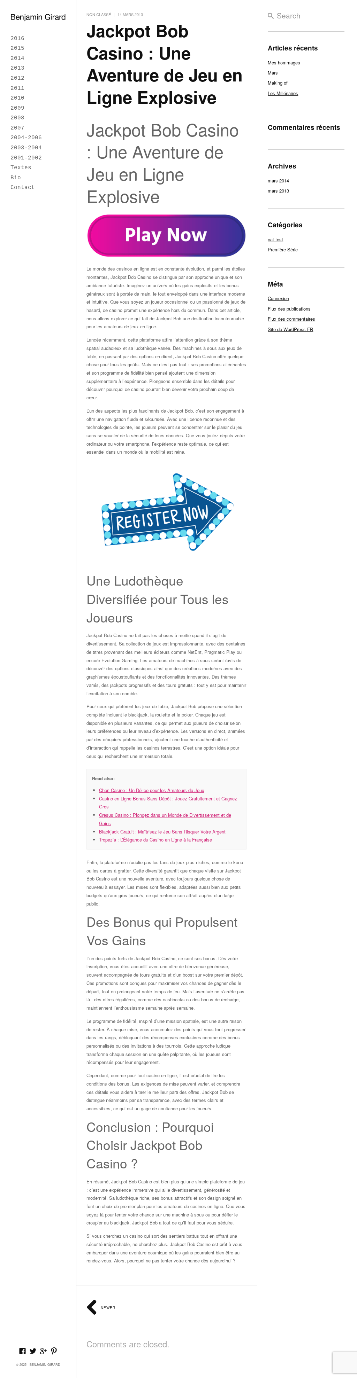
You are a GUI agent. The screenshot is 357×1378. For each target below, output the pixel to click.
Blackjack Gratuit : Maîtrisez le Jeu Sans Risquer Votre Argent (162, 831)
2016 (17, 39)
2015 (17, 48)
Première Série (283, 249)
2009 (17, 108)
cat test (275, 239)
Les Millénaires (283, 93)
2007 (17, 128)
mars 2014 (278, 180)
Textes (20, 168)
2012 (17, 78)
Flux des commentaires (291, 318)
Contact (22, 188)
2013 (17, 68)
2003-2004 (26, 148)
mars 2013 (278, 190)
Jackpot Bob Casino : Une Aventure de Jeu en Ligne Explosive (164, 63)
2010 (17, 98)
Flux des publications (289, 308)
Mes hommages (284, 62)
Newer (107, 1307)
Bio (15, 178)
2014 (17, 58)
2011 (17, 88)
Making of (278, 82)
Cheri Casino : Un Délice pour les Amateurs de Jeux (151, 790)
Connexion (278, 298)
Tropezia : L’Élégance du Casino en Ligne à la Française (155, 839)
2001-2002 (26, 158)
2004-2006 (26, 138)
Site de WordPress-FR (290, 329)
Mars (273, 72)
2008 (17, 118)
